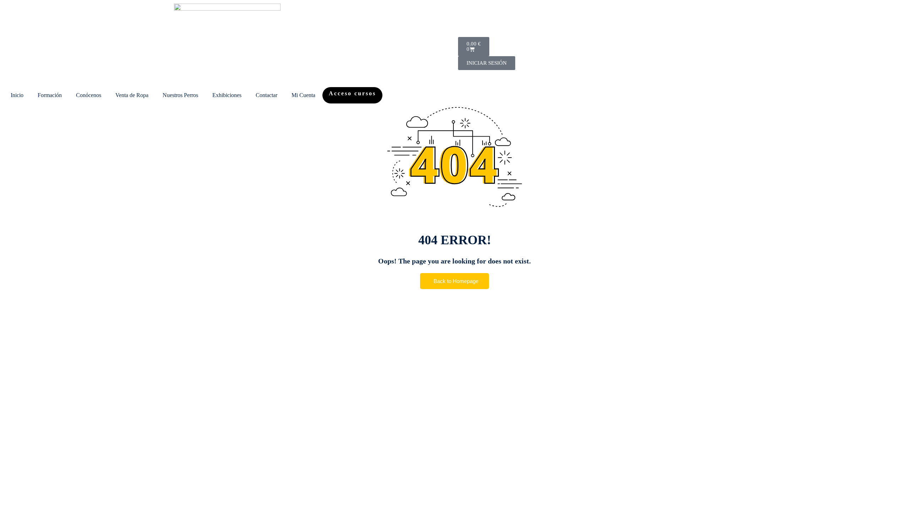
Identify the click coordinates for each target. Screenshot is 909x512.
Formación (50, 95)
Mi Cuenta (303, 95)
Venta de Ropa (131, 95)
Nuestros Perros (180, 95)
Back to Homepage (456, 281)
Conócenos (88, 95)
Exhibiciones (226, 95)
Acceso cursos (352, 93)
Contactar (266, 95)
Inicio (17, 95)
